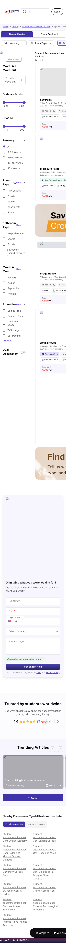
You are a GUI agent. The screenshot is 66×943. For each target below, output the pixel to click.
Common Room (15, 316)
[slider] (4, 102)
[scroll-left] (49, 721)
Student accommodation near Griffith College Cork (44, 887)
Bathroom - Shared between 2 (16, 253)
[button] (10, 621)
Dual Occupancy (10, 351)
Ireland (15, 26)
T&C (39, 672)
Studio (11, 201)
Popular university (14, 824)
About (4, 940)
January (11, 277)
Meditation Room (13, 323)
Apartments (13, 206)
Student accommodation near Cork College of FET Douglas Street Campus (44, 872)
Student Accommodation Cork (36, 26)
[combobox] (35, 12)
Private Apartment (49, 34)
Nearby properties (36, 824)
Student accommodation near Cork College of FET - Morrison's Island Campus (14, 853)
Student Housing (17, 34)
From (47, 125)
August (11, 282)
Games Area (14, 310)
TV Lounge (13, 330)
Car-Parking (14, 335)
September (13, 288)
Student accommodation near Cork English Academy (15, 837)
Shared (11, 212)
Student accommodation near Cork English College (44, 837)
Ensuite (11, 196)
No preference (15, 233)
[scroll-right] (57, 721)
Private (11, 244)
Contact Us (15, 940)
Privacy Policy (53, 672)
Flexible (11, 293)
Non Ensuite (14, 190)
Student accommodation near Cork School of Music (44, 849)
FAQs (25, 940)
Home (5, 26)
